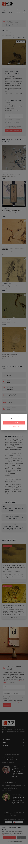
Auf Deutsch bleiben (14, 426)
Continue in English (14, 423)
